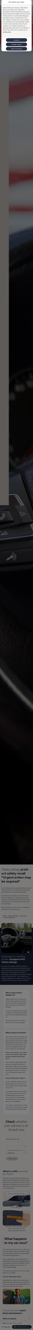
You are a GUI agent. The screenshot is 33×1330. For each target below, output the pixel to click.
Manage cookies (16, 44)
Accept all (16, 40)
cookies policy (7, 32)
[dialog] (16, 665)
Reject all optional (16, 49)
